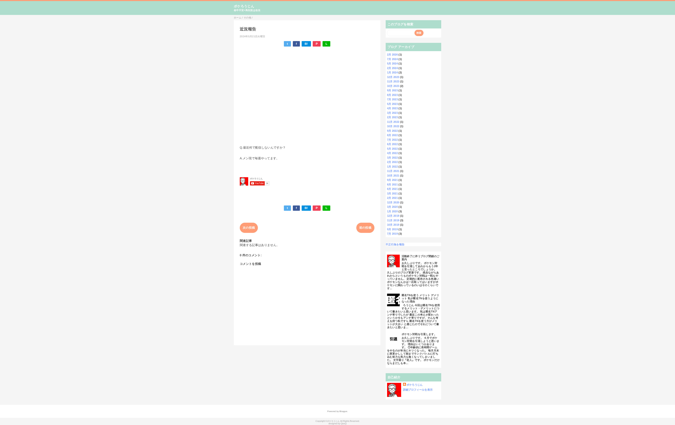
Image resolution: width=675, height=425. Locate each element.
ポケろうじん (244, 6)
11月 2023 (393, 81)
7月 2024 (392, 59)
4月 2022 (392, 153)
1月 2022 (392, 166)
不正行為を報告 (395, 244)
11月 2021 (393, 170)
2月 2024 (392, 68)
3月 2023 (392, 112)
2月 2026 (392, 54)
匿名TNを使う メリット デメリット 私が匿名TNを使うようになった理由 (420, 298)
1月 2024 (392, 72)
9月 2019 (392, 229)
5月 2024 (392, 63)
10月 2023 (393, 85)
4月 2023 (392, 108)
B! (306, 43)
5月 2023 (392, 103)
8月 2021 (392, 184)
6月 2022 (392, 144)
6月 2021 (392, 188)
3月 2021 (392, 193)
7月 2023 (392, 99)
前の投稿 (365, 227)
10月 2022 (393, 126)
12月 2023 (393, 77)
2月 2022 (392, 162)
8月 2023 (392, 94)
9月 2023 (392, 90)
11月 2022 (393, 121)
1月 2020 (392, 211)
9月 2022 (392, 130)
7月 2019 (392, 233)
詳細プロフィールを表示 (418, 389)
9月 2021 (392, 179)
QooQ (343, 423)
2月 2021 (392, 197)
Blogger (343, 411)
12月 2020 (393, 202)
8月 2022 (392, 135)
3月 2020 (392, 206)
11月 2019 (393, 220)
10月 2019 (393, 224)
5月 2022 (392, 148)
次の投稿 (249, 227)
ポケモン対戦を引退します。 (419, 334)
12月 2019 (393, 215)
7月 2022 (392, 139)
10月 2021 (393, 175)
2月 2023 (392, 117)
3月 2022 (392, 157)
